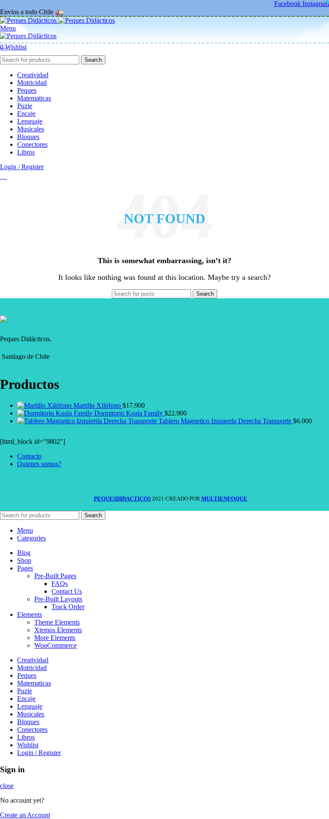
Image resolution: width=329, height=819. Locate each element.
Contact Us (66, 591)
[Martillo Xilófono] (45, 405)
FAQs (59, 583)
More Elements (54, 637)
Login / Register (39, 752)
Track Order (67, 606)
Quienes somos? (39, 463)
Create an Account (25, 815)
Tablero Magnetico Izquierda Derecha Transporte (226, 421)
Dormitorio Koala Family (129, 413)
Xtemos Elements (58, 630)
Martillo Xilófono (98, 405)
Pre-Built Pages (55, 575)
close (7, 785)
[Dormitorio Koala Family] (55, 413)
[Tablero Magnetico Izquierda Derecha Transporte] (88, 421)
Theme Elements (57, 622)
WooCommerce (55, 645)
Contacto (29, 456)
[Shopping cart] (3, 176)
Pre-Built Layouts (58, 599)
